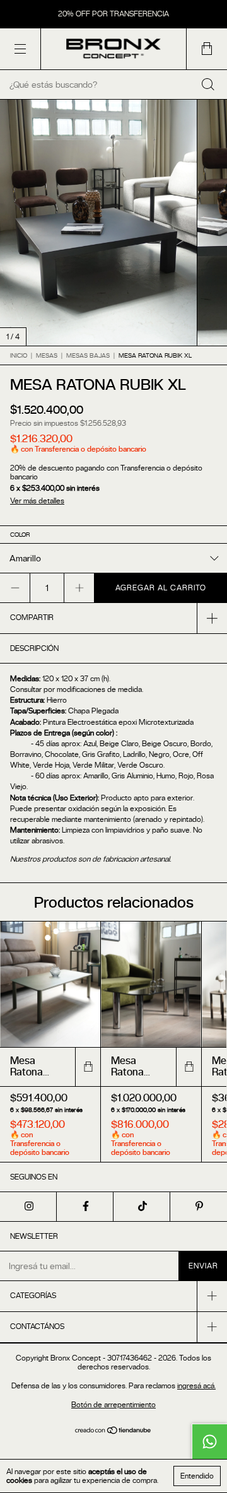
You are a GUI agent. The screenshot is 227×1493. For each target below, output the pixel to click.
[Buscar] (207, 84)
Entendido (197, 1476)
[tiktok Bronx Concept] (142, 1206)
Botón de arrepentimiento (113, 1404)
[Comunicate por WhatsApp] (209, 1441)
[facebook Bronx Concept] (85, 1206)
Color (20, 534)
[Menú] (20, 48)
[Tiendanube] (113, 1432)
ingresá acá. (196, 1385)
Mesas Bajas (88, 355)
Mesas (46, 355)
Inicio (18, 355)
